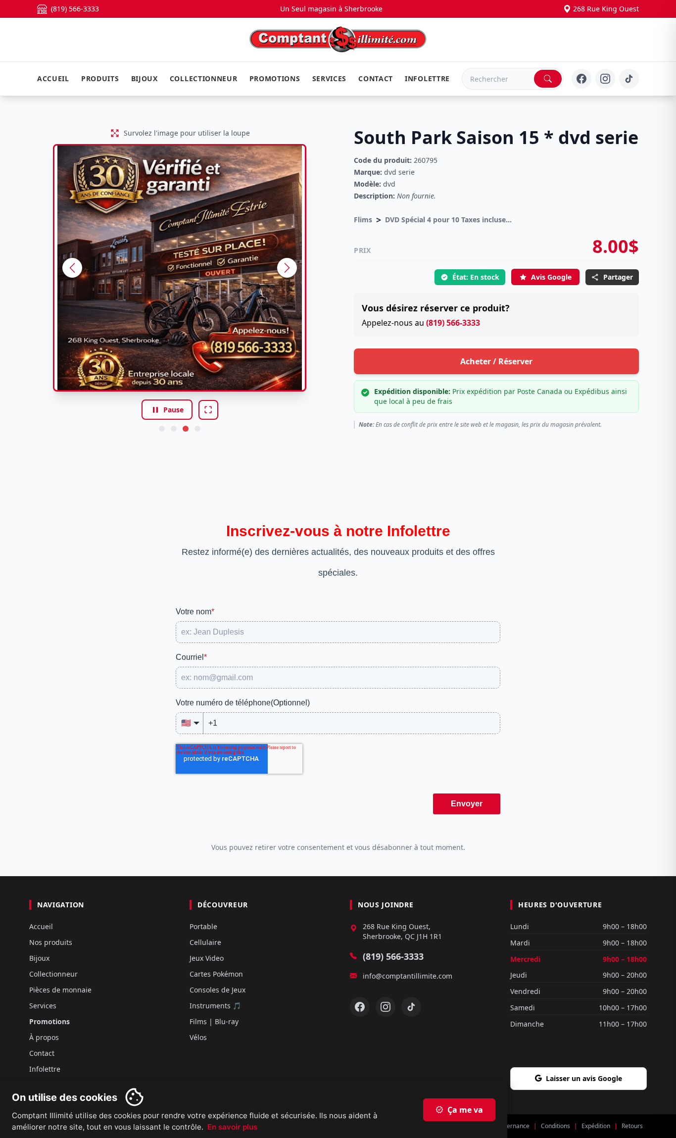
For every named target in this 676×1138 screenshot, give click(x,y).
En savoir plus (232, 1127)
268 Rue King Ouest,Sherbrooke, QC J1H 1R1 (402, 931)
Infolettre (427, 78)
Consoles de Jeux (217, 989)
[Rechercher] (548, 79)
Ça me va (459, 1109)
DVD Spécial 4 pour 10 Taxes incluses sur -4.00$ (449, 219)
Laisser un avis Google (584, 1078)
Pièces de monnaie (60, 989)
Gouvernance (511, 1126)
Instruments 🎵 (215, 1005)
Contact (375, 78)
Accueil (53, 78)
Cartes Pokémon (216, 974)
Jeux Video (207, 958)
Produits (100, 78)
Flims (363, 219)
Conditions (555, 1126)
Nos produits (50, 942)
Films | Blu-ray (214, 1021)
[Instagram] (605, 79)
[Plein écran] (208, 410)
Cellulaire (205, 942)
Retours (632, 1126)
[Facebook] (581, 79)
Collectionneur (204, 78)
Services (329, 78)
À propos (44, 1037)
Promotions (274, 78)
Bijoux (144, 78)
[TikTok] (629, 79)
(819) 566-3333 (453, 322)
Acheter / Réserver (496, 361)
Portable (203, 926)
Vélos (198, 1037)
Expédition (595, 1126)
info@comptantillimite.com (407, 976)
